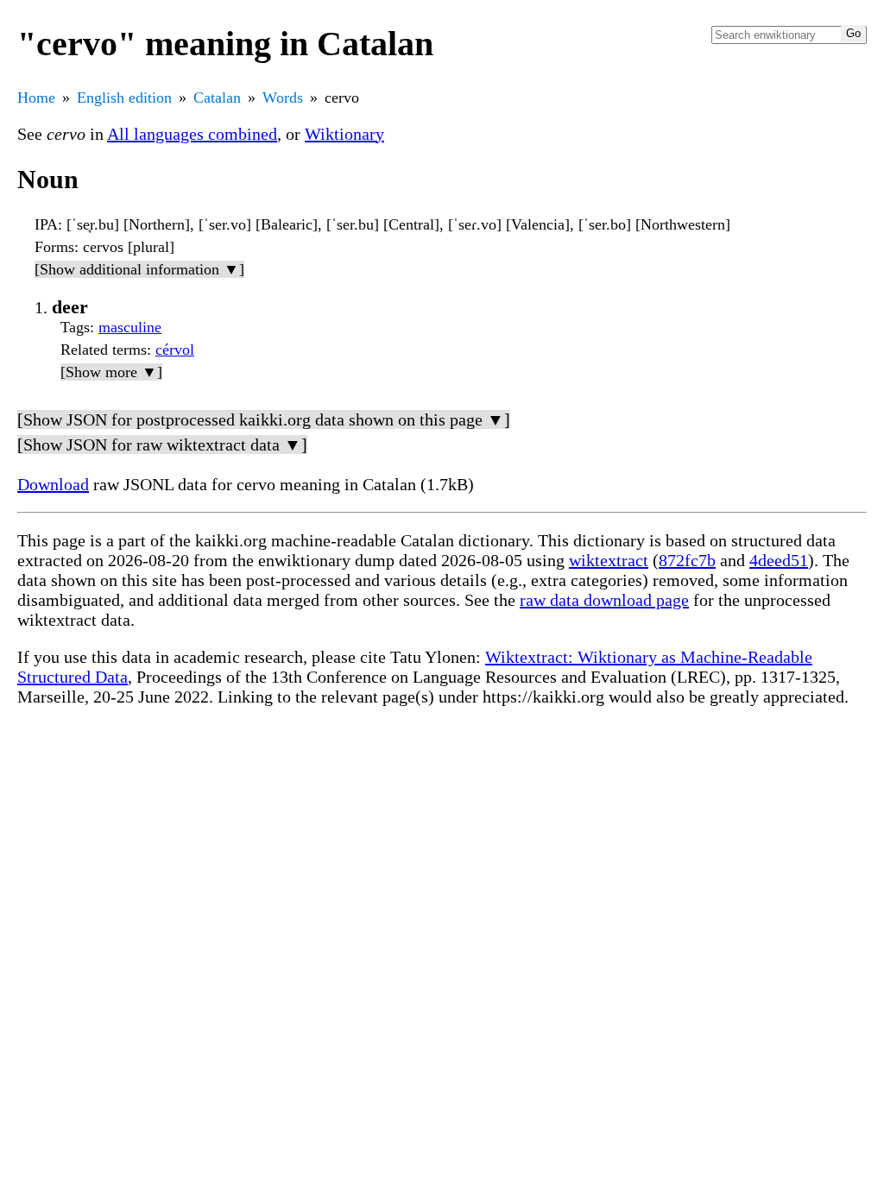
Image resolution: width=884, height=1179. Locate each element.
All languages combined (192, 133)
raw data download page (604, 599)
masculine (129, 327)
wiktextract (608, 560)
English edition (124, 97)
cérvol (174, 349)
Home (36, 97)
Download (53, 484)
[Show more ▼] (111, 372)
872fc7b (687, 560)
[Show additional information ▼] (139, 269)
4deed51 (778, 560)
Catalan (217, 97)
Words (282, 97)
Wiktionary (344, 133)
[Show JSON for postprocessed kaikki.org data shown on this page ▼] (263, 419)
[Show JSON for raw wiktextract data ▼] (162, 444)
